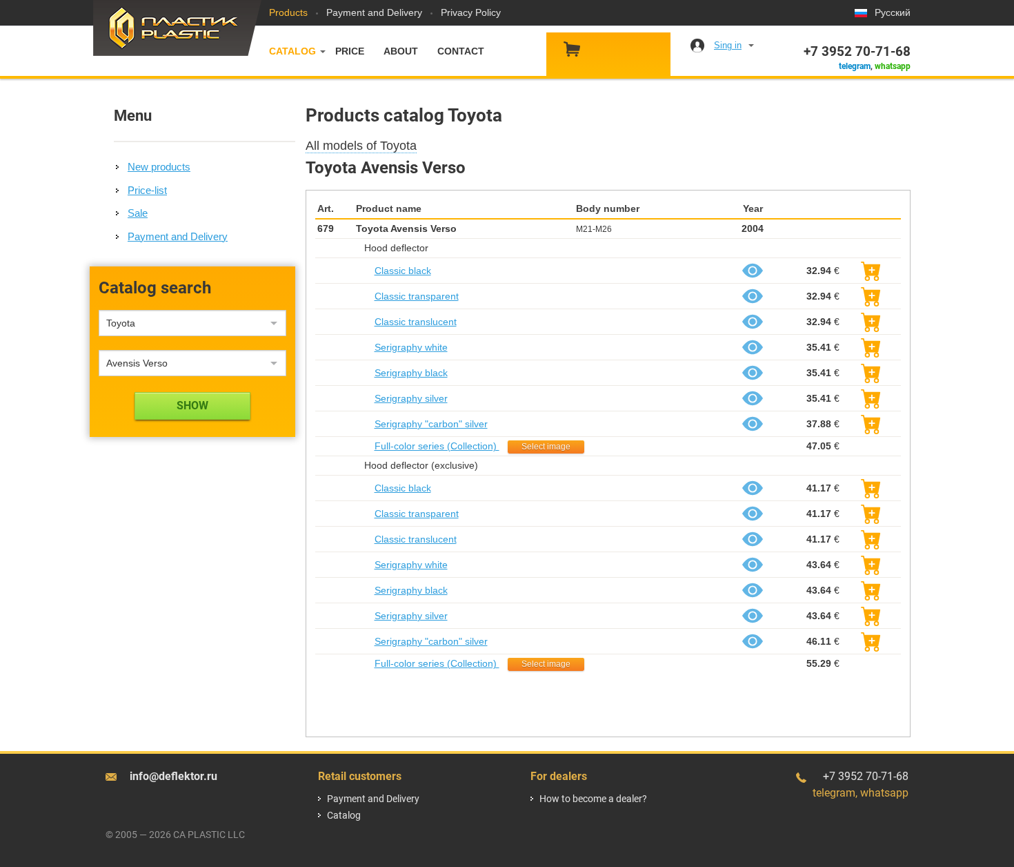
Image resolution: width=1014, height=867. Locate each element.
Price (349, 51)
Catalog (292, 51)
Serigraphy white (411, 347)
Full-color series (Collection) (437, 445)
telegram (855, 66)
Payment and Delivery (374, 12)
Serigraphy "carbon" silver (431, 423)
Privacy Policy (471, 12)
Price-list (147, 190)
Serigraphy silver (411, 398)
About (401, 51)
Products (288, 12)
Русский (893, 12)
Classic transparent (417, 296)
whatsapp (893, 66)
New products (159, 167)
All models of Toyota (361, 146)
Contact (460, 51)
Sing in (728, 45)
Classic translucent (416, 321)
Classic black (403, 270)
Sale (138, 213)
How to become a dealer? (593, 798)
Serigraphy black (411, 372)
